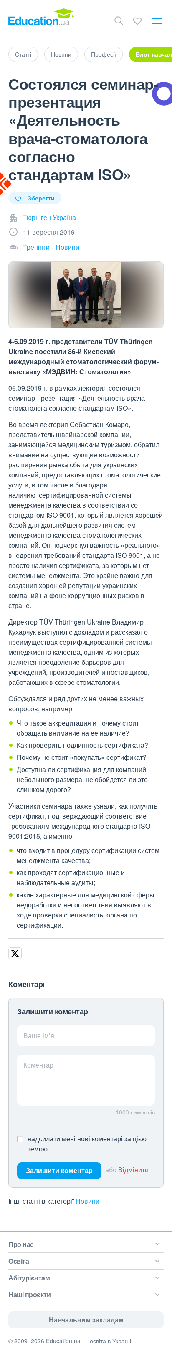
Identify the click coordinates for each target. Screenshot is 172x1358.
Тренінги (36, 247)
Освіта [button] (18, 1261)
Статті (23, 54)
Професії (103, 54)
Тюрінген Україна (49, 217)
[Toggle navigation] (157, 21)
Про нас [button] (21, 1244)
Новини (61, 54)
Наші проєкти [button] (29, 1294)
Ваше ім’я (38, 1035)
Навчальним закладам (86, 1319)
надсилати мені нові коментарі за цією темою (87, 1143)
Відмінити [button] (133, 1169)
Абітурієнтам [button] (29, 1278)
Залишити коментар (59, 1170)
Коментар (38, 1065)
